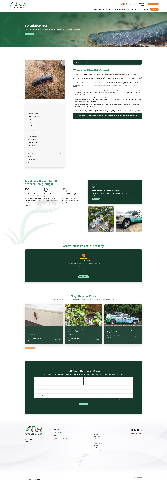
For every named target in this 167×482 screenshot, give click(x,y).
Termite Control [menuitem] (31, 153)
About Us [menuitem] (101, 9)
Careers (96, 434)
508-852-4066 (140, 5)
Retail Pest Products (98, 443)
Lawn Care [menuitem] (133, 9)
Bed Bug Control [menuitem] (32, 125)
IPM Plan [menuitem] (146, 9)
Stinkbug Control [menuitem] (32, 151)
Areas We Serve (97, 445)
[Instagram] (135, 430)
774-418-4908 (140, 3)
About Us (96, 432)
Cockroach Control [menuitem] (32, 130)
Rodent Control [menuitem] (31, 145)
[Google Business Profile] (141, 430)
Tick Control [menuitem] (31, 156)
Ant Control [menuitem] (30, 122)
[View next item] (85, 271)
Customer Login (98, 450)
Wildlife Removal (98, 438)
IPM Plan (96, 447)
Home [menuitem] (95, 9)
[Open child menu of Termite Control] (60, 154)
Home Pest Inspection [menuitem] (33, 136)
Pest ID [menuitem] (140, 9)
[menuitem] (26, 479)
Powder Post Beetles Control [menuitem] (34, 142)
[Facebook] (132, 430)
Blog (95, 452)
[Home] (17, 6)
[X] (138, 430)
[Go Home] (76, 62)
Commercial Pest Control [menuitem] (33, 133)
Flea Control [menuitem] (31, 162)
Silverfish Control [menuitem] (32, 148)
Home (95, 429)
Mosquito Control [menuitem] (32, 139)
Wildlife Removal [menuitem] (32, 159)
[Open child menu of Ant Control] (60, 122)
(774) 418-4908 (105, 117)
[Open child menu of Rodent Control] (60, 145)
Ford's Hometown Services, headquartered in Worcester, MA (86, 82)
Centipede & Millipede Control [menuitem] (35, 116)
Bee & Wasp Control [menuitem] (32, 128)
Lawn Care (96, 441)
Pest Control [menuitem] (109, 9)
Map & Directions (58, 432)
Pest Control (97, 436)
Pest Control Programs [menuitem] (33, 113)
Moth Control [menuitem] (31, 119)
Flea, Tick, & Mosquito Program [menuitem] (121, 9)
